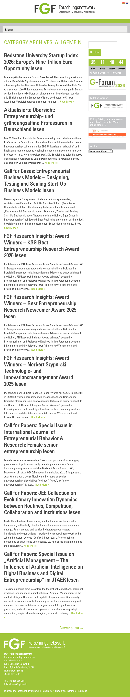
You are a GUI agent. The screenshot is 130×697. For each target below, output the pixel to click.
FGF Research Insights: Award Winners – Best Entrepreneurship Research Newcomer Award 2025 (40, 304)
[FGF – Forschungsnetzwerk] (65, 13)
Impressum (10, 691)
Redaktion (60, 691)
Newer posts (71, 628)
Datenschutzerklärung (29, 691)
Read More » (67, 102)
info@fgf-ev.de (19, 684)
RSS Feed (82, 691)
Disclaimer (47, 691)
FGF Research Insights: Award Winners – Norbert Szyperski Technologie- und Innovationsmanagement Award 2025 (38, 371)
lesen (36, 69)
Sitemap (71, 691)
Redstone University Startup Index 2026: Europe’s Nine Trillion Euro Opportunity (41, 62)
